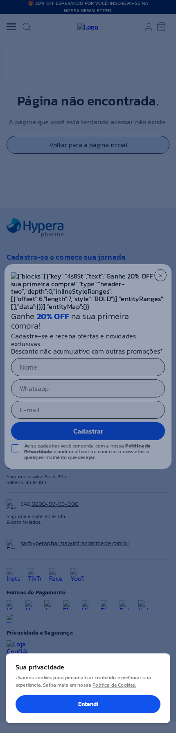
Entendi (88, 704)
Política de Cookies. (114, 685)
